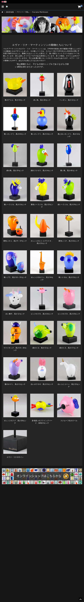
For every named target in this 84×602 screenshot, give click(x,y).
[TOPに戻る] (80, 600)
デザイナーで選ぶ (23, 12)
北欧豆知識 (10, 12)
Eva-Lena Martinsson (40, 12)
